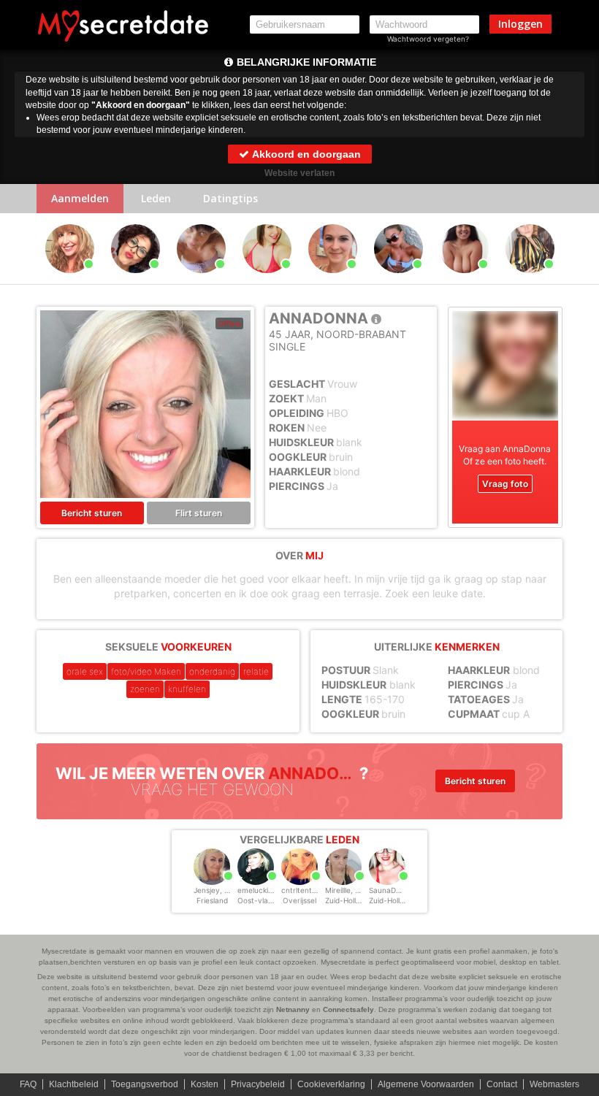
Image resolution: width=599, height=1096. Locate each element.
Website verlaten (299, 173)
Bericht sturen (91, 512)
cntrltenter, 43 (306, 890)
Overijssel (299, 900)
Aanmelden (80, 198)
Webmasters (554, 1084)
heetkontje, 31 (266, 279)
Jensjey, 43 (213, 890)
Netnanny (293, 1009)
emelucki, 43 (259, 890)
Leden (156, 198)
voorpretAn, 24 (530, 279)
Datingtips (230, 198)
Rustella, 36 (332, 279)
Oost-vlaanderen (267, 900)
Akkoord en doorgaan (305, 154)
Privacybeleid (258, 1084)
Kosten (204, 1084)
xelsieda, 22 (398, 279)
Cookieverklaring (331, 1084)
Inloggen (520, 24)
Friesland (212, 900)
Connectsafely (348, 1009)
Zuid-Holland (347, 900)
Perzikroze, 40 (201, 279)
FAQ (28, 1084)
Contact (502, 1084)
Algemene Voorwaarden (426, 1084)
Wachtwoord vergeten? (428, 38)
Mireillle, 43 (344, 890)
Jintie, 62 (69, 279)
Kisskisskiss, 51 (135, 279)
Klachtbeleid (74, 1084)
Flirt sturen (198, 512)
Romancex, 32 (463, 279)
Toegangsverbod (144, 1084)
